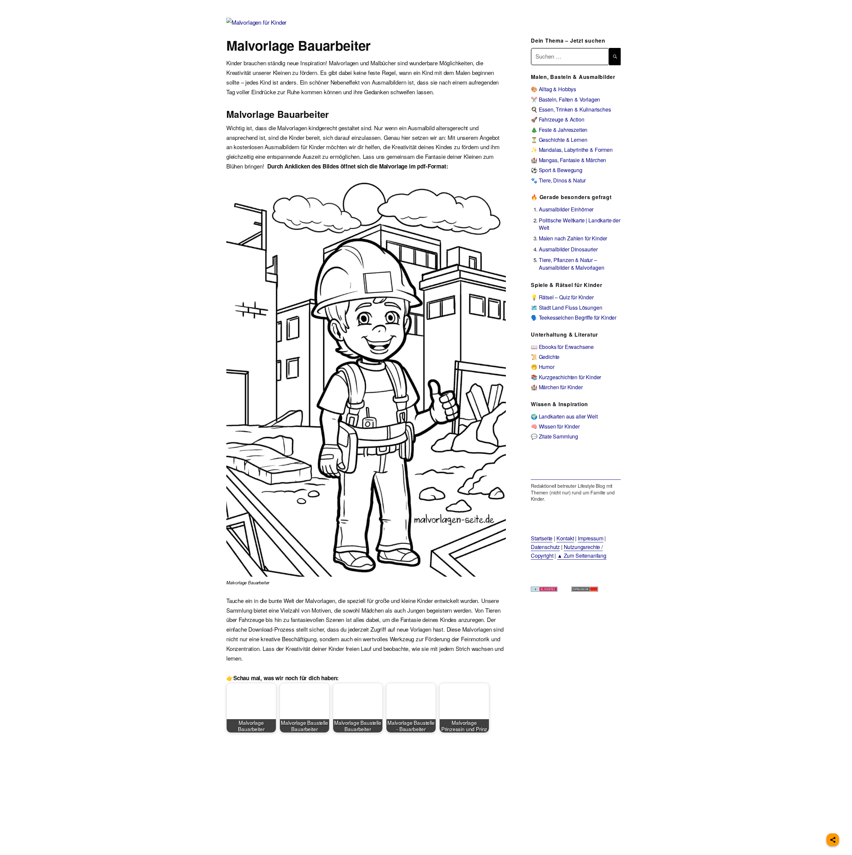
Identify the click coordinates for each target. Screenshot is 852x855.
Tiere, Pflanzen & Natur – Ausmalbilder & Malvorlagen (571, 263)
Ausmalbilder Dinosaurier (568, 249)
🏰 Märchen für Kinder (557, 387)
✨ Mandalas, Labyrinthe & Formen (572, 149)
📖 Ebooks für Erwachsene (562, 347)
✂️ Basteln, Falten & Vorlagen (565, 99)
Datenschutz (545, 547)
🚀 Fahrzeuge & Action (557, 119)
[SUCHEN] (615, 56)
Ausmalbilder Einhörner (566, 209)
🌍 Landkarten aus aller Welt (564, 416)
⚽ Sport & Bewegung (556, 170)
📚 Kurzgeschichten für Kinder (566, 377)
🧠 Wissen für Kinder (555, 426)
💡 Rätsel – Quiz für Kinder (562, 297)
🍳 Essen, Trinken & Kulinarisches (571, 109)
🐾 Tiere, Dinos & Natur (558, 180)
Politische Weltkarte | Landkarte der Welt (579, 223)
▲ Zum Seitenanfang (581, 555)
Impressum (590, 538)
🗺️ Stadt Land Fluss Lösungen (566, 307)
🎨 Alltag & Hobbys (553, 89)
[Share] (832, 839)
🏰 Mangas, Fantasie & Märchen (568, 160)
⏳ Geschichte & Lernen (559, 139)
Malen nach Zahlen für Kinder (573, 238)
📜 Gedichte (545, 357)
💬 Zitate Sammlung (554, 436)
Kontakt (565, 538)
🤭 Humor (542, 367)
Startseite (541, 538)
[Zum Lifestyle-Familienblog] (576, 464)
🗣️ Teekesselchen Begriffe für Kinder (573, 317)
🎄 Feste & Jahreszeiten (559, 130)
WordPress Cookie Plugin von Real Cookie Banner (61, 850)
